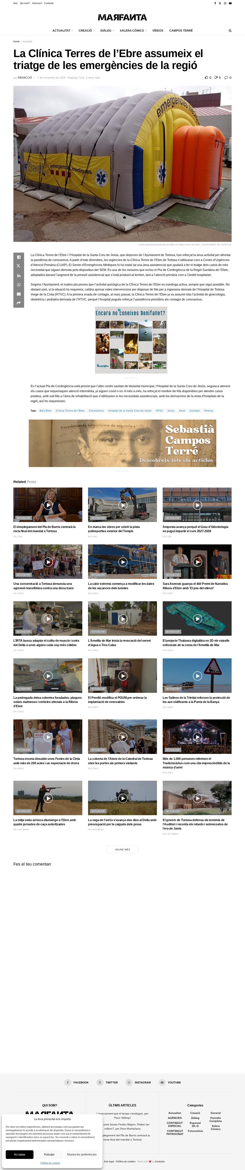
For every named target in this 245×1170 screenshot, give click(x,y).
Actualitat (27, 41)
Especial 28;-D (195, 1124)
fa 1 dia (17, 536)
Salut (182, 410)
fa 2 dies (18, 593)
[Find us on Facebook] (215, 3)
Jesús (171, 410)
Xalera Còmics (132, 30)
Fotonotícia (195, 1130)
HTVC (159, 410)
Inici (15, 3)
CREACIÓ (85, 30)
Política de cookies (50, 1163)
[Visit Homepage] (122, 16)
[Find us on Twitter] (220, 3)
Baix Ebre (45, 410)
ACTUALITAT (61, 30)
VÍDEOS (157, 30)
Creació (195, 1112)
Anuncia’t (37, 3)
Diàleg (195, 1117)
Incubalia (160, 1161)
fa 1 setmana (21, 829)
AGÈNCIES (175, 1117)
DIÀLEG (105, 30)
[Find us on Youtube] (230, 3)
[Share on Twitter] (18, 266)
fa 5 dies (18, 768)
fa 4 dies (18, 711)
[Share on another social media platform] (18, 303)
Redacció (25, 77)
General (216, 1112)
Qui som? (25, 3)
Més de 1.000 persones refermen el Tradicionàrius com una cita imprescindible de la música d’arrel (196, 763)
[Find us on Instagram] (225, 3)
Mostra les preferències (82, 1154)
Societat (195, 410)
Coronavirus (96, 410)
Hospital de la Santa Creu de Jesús (130, 410)
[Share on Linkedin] (18, 275)
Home (16, 41)
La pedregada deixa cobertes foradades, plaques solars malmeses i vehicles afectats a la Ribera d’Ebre (47, 702)
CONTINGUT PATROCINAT (175, 1132)
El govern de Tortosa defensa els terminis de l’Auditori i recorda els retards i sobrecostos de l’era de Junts (195, 824)
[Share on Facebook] (18, 257)
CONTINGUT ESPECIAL (175, 1124)
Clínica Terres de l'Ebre (70, 410)
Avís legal (109, 1161)
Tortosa (208, 410)
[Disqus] (122, 917)
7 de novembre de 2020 (52, 77)
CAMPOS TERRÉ (181, 30)
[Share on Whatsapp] (18, 284)
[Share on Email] (18, 294)
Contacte (49, 3)
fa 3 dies (18, 650)
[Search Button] (230, 30)
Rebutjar (49, 1154)
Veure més (122, 849)
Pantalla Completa (215, 1119)
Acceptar (19, 1154)
